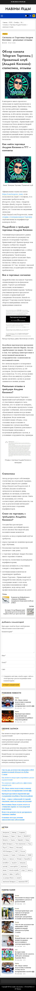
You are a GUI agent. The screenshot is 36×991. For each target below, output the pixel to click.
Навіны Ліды (18, 8)
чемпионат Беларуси (9, 882)
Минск (12, 848)
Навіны (5, 34)
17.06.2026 (19, 946)
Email (4, 662)
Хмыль (5, 859)
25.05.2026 (19, 708)
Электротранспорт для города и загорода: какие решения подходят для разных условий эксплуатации (17, 742)
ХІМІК (29, 855)
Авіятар (14, 832)
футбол (18, 874)
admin (5, 43)
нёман (4, 870)
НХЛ (16, 851)
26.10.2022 (13, 43)
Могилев (19, 848)
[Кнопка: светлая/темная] (27, 16)
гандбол (14, 863)
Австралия (6, 832)
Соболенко (21, 855)
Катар (27, 840)
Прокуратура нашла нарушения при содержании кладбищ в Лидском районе (24, 717)
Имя (4, 656)
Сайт (3, 669)
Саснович (6, 855)
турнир (5, 874)
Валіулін (5, 840)
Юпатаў (19, 859)
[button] (2, 16)
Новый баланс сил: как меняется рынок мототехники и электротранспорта (23, 941)
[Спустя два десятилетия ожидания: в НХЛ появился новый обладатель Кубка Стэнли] (8, 927)
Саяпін (13, 855)
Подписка (34, 15)
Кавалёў (20, 840)
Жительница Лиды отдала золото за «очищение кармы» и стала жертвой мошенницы (16, 807)
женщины (23, 863)
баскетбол (27, 859)
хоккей (19, 878)
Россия (22, 851)
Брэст (19, 836)
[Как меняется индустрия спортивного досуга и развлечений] (8, 900)
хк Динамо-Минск (8, 878)
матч (16, 949)
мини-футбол (14, 866)
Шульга (11, 859)
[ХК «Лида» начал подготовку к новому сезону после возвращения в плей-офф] (8, 703)
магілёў (5, 866)
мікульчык (24, 866)
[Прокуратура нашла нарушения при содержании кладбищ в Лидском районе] (8, 716)
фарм (11, 874)
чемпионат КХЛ (23, 882)
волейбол (6, 863)
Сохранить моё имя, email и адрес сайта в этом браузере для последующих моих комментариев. (18, 678)
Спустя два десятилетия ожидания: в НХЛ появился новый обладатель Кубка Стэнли (18, 772)
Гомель (13, 840)
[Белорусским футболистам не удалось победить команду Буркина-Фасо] (8, 954)
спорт (23, 870)
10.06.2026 (19, 960)
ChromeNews (29, 987)
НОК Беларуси (7, 851)
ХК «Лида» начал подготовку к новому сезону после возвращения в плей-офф (24, 703)
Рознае (17, 895)
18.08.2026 (19, 904)
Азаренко (22, 832)
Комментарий (7, 632)
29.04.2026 (19, 722)
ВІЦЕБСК (27, 836)
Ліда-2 (5, 848)
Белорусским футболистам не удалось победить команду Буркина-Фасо (24, 955)
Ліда (29, 844)
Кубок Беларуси (8, 844)
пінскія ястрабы (14, 870)
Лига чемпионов (20, 844)
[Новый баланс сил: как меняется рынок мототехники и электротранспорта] (8, 941)
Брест (13, 836)
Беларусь (6, 836)
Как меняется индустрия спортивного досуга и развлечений (24, 900)
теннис (30, 870)
